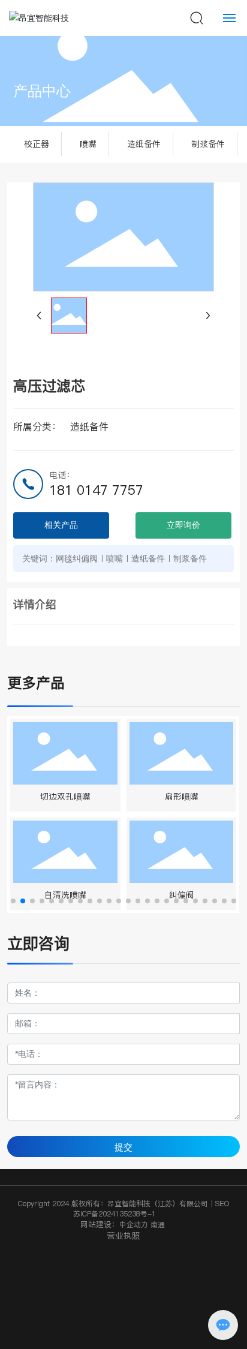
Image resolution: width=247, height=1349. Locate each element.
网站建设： (99, 1224)
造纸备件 (144, 144)
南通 (158, 1224)
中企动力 (133, 1224)
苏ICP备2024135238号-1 (114, 1214)
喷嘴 (88, 144)
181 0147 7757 (96, 490)
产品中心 (42, 91)
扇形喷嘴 (181, 797)
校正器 (36, 144)
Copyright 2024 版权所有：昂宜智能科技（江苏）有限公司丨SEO (123, 1203)
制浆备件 (208, 144)
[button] (13, 901)
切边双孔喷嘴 (65, 797)
